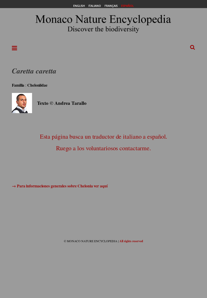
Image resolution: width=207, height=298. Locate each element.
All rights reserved (131, 241)
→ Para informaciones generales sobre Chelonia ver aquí (60, 186)
